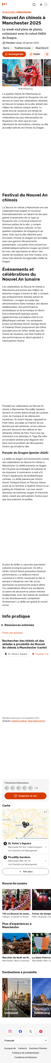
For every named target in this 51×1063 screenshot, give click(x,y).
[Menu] (43, 4)
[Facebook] (20, 1031)
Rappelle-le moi (28, 796)
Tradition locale (22, 48)
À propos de (10, 1048)
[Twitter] (30, 1031)
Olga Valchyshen (36, 721)
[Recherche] (34, 4)
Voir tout (12, 81)
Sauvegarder (16, 54)
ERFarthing (28, 89)
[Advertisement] (25, 158)
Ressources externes (19, 625)
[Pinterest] (40, 1031)
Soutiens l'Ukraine (38, 1048)
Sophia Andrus (19, 721)
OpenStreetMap (32, 838)
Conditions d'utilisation (25, 1057)
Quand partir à (16, 12)
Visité (36, 54)
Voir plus (27, 871)
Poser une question (12, 632)
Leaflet (20, 838)
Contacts (22, 1048)
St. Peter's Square (17, 654)
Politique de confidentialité (25, 1053)
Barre (6, 48)
